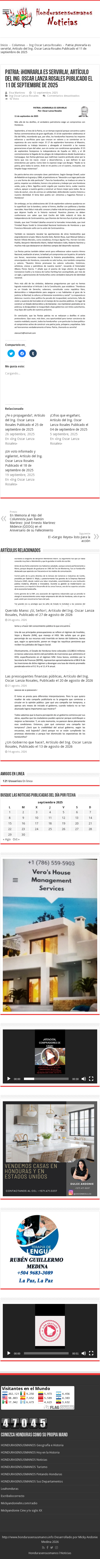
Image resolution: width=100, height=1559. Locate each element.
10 (36, 818)
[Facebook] (47, 1547)
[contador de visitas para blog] (24, 1422)
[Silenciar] (83, 1078)
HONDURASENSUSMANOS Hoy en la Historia (30, 1452)
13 (76, 818)
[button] (50, 1056)
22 (9, 829)
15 (9, 823)
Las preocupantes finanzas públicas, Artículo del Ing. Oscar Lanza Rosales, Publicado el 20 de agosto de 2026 (49, 678)
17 (36, 823)
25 (50, 829)
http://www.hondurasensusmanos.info (28, 1537)
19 (63, 823)
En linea (18, 781)
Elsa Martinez (17, 92)
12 (63, 818)
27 (76, 829)
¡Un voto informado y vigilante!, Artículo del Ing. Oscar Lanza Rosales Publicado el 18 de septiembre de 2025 (24, 461)
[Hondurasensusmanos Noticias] (50, 15)
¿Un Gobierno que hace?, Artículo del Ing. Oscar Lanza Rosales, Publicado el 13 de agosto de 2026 (48, 744)
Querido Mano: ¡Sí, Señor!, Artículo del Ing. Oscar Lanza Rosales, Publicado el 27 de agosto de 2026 (49, 612)
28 (90, 829)
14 (90, 818)
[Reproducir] (9, 1078)
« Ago (7, 839)
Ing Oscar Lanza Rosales (45, 45)
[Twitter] (52, 1547)
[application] (50, 1056)
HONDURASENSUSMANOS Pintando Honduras (31, 1474)
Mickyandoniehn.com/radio (19, 1503)
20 (76, 823)
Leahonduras (9, 1488)
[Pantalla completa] (91, 1078)
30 (23, 834)
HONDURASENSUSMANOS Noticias (24, 1459)
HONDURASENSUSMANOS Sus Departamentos (32, 1481)
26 (63, 829)
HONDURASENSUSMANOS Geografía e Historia (32, 1445)
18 (50, 823)
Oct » (16, 839)
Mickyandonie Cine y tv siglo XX (21, 1510)
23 (23, 829)
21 (90, 823)
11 (50, 818)
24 (36, 829)
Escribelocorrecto (12, 1496)
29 (9, 834)
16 (23, 823)
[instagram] (56, 1547)
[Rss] (43, 1547)
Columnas (18, 45)
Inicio (4, 45)
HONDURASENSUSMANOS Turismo (24, 1467)
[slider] (46, 1079)
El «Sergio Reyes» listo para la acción (69, 537)
